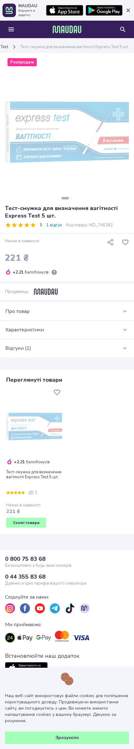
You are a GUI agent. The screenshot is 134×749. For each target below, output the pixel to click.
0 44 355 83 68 (25, 577)
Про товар (17, 311)
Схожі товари (26, 522)
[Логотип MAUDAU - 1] (67, 29)
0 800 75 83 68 (25, 559)
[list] (10, 608)
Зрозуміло (67, 738)
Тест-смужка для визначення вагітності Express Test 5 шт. (33, 475)
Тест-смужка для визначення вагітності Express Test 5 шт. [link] (75, 46)
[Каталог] (11, 29)
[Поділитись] (110, 242)
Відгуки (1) (18, 348)
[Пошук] (123, 29)
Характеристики (24, 329)
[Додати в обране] (125, 242)
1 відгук (54, 225)
